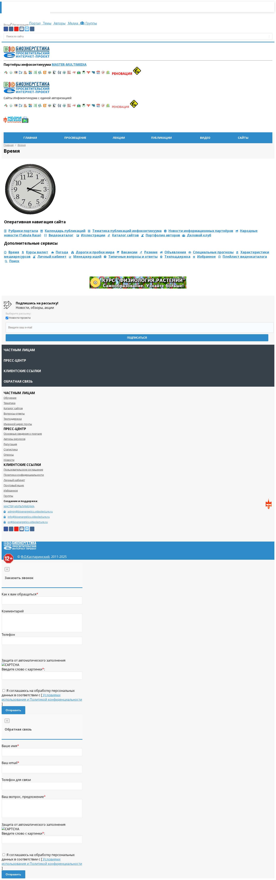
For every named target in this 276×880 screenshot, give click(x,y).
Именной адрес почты (18, 424)
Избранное (206, 256)
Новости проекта (20, 317)
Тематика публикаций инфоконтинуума (127, 231)
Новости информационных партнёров (201, 231)
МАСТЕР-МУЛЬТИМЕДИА (19, 506)
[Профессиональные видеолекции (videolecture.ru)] (54, 73)
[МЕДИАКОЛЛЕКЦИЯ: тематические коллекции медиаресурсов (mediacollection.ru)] (69, 73)
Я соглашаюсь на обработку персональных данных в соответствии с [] (42, 697)
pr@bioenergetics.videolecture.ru (28, 522)
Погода (62, 252)
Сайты (243, 138)
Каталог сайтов (125, 235)
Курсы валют (37, 252)
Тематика (9, 403)
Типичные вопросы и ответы (133, 256)
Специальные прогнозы (213, 252)
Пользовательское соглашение (23, 469)
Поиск (14, 261)
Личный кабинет (51, 256)
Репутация (10, 444)
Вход (7, 24)
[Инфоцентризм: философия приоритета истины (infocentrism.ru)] (59, 73)
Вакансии (129, 252)
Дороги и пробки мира (95, 252)
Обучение (10, 398)
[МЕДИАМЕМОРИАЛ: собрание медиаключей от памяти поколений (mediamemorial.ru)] (103, 73)
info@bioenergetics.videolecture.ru (29, 517)
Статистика (11, 449)
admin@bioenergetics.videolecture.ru (30, 511)
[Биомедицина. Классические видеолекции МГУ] (40, 73)
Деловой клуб (199, 235)
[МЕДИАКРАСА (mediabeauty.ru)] (74, 73)
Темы (46, 23)
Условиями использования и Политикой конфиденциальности (42, 697)
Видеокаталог (61, 235)
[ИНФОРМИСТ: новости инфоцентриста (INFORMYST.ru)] (15, 73)
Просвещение (75, 138)
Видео (205, 138)
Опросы (9, 454)
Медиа (73, 23)
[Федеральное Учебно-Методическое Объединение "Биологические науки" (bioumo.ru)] (83, 73)
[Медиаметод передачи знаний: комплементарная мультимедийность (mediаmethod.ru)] (98, 73)
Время (13, 252)
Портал (34, 23)
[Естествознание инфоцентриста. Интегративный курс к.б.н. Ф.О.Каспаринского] (10, 73)
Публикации (161, 138)
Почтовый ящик (14, 485)
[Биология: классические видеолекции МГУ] (35, 73)
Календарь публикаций (65, 231)
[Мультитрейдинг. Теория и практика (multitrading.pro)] (6, 73)
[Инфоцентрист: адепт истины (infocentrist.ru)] (64, 73)
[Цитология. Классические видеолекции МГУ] (44, 73)
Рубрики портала (23, 231)
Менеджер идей (87, 256)
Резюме (151, 252)
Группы (90, 23)
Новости (9, 460)
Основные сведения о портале (23, 433)
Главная (30, 138)
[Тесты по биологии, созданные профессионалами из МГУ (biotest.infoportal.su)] (107, 73)
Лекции (119, 138)
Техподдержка (177, 256)
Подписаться (137, 337)
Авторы (59, 23)
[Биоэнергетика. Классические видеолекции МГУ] (30, 73)
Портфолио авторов (163, 235)
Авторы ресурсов (14, 439)
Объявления (175, 252)
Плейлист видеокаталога (245, 256)
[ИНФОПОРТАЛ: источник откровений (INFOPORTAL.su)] (20, 73)
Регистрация (20, 24)
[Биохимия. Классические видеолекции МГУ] (25, 73)
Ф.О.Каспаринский (35, 556)
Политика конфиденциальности (24, 475)
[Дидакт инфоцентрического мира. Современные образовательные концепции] (49, 73)
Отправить (13, 710)
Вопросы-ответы (14, 413)
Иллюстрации (93, 235)
